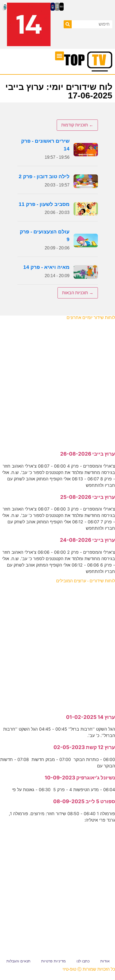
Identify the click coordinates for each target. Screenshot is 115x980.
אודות (105, 961)
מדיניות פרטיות (53, 961)
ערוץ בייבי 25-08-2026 (87, 497)
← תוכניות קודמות (77, 125)
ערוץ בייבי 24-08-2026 (87, 540)
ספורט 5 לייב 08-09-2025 (84, 801)
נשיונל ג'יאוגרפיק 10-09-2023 (80, 778)
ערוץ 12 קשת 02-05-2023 (84, 747)
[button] (59, 55)
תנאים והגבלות (18, 961)
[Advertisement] (57, 382)
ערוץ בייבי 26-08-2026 (87, 454)
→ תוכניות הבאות (77, 292)
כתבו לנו (83, 961)
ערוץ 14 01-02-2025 (90, 717)
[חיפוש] (68, 24)
